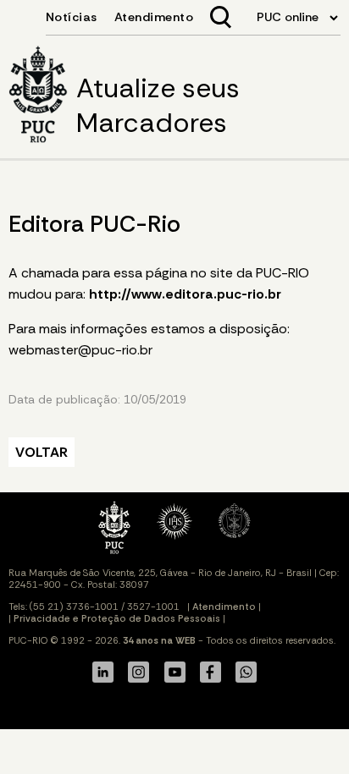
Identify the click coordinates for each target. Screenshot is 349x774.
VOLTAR (41, 452)
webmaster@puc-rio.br (80, 350)
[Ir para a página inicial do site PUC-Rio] (38, 96)
